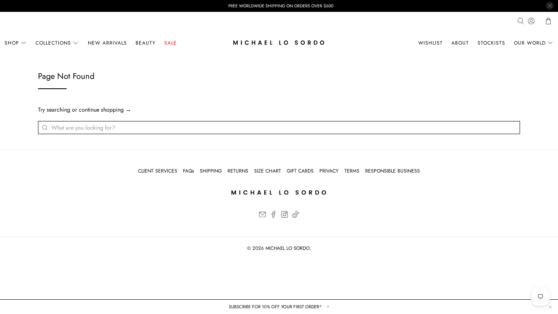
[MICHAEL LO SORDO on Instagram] (284, 216)
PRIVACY (329, 171)
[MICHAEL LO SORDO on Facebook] (273, 216)
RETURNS (238, 171)
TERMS (351, 171)
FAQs (188, 171)
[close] (550, 6)
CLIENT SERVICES (157, 171)
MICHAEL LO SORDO (288, 248)
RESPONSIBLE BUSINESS (392, 171)
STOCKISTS (491, 43)
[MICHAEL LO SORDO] (279, 42)
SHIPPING (211, 171)
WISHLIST (430, 43)
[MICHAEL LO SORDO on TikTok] (295, 216)
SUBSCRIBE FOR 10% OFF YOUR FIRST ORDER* (276, 306)
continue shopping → (105, 109)
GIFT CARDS (300, 171)
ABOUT (460, 43)
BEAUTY (146, 43)
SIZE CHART (267, 171)
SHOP (11, 43)
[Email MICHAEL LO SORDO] (262, 216)
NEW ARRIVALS (107, 43)
